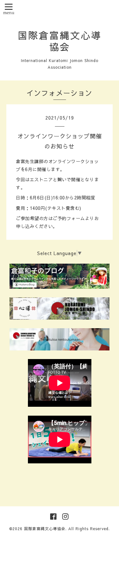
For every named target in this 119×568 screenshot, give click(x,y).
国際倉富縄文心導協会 (60, 41)
